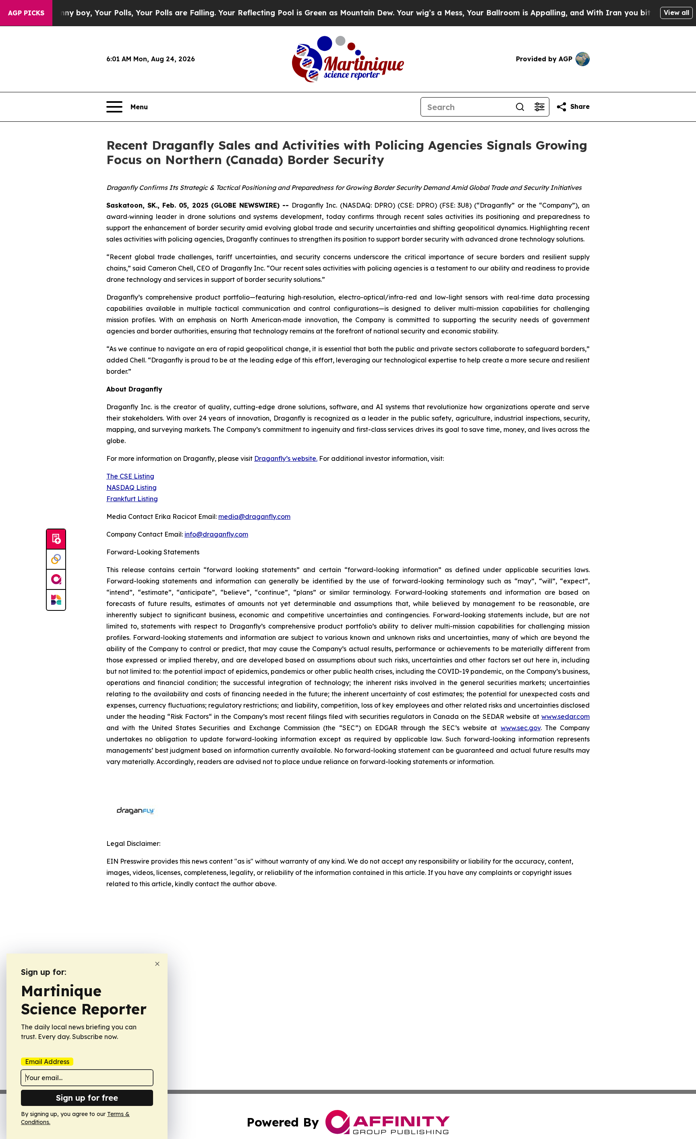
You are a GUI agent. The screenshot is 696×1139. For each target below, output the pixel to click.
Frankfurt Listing (132, 499)
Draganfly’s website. (285, 458)
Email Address (47, 1062)
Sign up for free (87, 1098)
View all (676, 12)
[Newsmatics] (56, 600)
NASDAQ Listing (131, 487)
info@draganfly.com (216, 534)
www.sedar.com (565, 716)
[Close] (157, 964)
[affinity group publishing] (56, 580)
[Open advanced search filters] (539, 107)
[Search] (520, 107)
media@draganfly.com (254, 516)
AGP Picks (26, 13)
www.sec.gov (521, 728)
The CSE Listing (130, 476)
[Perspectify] (56, 560)
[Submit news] (56, 539)
